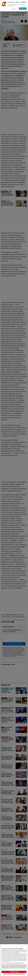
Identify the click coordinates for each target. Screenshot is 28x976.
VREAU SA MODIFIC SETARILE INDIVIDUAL (14, 973)
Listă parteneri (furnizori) (5, 969)
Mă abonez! (23, 8)
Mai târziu (13, 8)
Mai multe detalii (16, 952)
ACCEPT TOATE (14, 971)
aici (7, 958)
